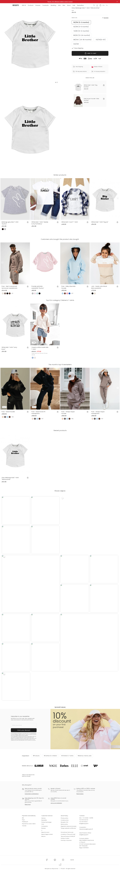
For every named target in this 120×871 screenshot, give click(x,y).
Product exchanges (46, 822)
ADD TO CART (91, 53)
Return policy (64, 824)
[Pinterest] (54, 860)
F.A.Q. (42, 824)
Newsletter (44, 820)
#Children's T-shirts (67, 756)
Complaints (44, 826)
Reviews (43, 828)
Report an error (45, 832)
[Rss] (72, 860)
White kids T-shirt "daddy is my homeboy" (40, 223)
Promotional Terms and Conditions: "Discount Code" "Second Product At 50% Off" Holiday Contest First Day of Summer (68, 836)
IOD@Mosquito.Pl (83, 834)
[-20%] (45, 324)
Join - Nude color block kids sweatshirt (99, 287)
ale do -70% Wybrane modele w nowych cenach (60, 1)
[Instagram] (63, 860)
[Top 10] (15, 389)
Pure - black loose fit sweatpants (38, 412)
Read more (28, 804)
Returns (43, 836)
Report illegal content (47, 834)
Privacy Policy (31, 738)
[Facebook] (46, 860)
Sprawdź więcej (60, 707)
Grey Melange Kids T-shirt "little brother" (10, 478)
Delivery (43, 818)
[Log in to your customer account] (97, 5)
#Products (36, 756)
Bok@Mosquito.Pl (83, 823)
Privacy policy (64, 818)
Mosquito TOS (64, 822)
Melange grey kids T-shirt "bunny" (10, 223)
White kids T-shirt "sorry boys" (9, 348)
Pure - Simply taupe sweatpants (98, 412)
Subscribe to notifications (32, 793)
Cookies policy (65, 820)
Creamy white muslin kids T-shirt (40, 348)
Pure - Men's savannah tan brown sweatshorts (9, 287)
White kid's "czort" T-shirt (69, 222)
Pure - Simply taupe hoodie (68, 412)
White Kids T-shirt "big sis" (99, 222)
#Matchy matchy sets (85, 756)
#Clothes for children (50, 756)
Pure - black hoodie (8, 412)
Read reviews (79, 793)
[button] (100, 5)
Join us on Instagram (56, 803)
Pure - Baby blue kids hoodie (68, 287)
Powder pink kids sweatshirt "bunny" (38, 287)
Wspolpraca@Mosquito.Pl (86, 829)
